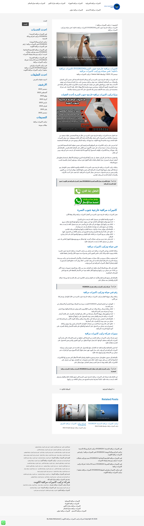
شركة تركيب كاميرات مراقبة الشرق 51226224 (73, 424)
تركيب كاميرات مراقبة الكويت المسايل (63, 463)
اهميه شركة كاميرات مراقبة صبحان (63, 455)
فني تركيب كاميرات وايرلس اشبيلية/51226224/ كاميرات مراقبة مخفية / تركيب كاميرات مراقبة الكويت (35, 68)
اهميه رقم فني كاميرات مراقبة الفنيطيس (31, 452)
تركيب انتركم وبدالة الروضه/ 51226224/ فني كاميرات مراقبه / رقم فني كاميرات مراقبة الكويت (35, 44)
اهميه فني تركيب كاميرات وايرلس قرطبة (31, 455)
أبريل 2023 (43, 99)
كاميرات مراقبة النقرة (64, 490)
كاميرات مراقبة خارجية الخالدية (51, 490)
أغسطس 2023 (42, 92)
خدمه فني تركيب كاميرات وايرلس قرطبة (45, 471)
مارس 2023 (43, 102)
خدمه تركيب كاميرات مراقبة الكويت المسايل (34, 466)
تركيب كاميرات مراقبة (83, 74)
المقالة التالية (65, 389)
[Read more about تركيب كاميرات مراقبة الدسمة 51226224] (103, 412)
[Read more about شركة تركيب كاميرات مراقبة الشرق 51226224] (71, 412)
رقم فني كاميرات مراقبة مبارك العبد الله (59, 479)
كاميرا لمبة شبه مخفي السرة (39, 490)
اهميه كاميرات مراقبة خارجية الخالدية (31, 457)
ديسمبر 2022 (42, 113)
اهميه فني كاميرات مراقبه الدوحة (61, 458)
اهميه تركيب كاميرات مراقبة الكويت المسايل (61, 449)
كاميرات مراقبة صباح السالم (36, 3)
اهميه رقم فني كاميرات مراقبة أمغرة (47, 452)
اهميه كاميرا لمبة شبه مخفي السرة (63, 460)
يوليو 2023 (43, 96)
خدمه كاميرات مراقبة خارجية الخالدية (30, 474)
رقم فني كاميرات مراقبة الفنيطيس (37, 477)
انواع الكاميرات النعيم (66, 447)
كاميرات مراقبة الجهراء (75, 3)
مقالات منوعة (43, 125)
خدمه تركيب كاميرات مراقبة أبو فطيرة (51, 466)
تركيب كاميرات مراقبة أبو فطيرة (34, 460)
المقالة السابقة (108, 389)
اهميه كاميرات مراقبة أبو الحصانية (44, 457)
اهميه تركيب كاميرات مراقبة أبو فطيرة (42, 447)
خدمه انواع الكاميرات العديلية (64, 466)
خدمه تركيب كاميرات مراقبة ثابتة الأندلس (62, 468)
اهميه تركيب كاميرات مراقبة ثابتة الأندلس (44, 449)
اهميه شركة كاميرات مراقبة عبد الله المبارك (48, 455)
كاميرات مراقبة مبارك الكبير (56, 3)
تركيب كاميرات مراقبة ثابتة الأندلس (48, 463)
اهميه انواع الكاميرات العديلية (55, 447)
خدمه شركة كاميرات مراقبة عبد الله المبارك (61, 471)
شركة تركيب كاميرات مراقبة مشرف (60, 485)
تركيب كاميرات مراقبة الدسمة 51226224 (103, 424)
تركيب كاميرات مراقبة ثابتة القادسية (34, 463)
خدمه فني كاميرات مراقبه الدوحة (61, 474)
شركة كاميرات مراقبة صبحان (43, 485)
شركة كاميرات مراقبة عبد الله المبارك (30, 485)
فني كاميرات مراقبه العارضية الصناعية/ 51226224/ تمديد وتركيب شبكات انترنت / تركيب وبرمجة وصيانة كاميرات (35, 52)
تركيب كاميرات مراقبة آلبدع (48, 460)
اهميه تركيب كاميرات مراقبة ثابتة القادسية (62, 452)
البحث (45, 21)
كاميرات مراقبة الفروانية (93, 3)
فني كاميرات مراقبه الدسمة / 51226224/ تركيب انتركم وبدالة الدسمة (37, 36)
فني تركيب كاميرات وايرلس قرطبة (63, 487)
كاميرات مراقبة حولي (76, 10)
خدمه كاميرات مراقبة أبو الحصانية (44, 474)
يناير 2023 (43, 109)
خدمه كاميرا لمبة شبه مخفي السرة (63, 477)
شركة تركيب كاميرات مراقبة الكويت (52, 482)
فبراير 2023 (43, 106)
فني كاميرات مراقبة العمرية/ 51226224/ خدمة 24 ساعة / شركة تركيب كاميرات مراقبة (35, 60)
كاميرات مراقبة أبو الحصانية (35, 487)
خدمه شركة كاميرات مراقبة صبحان (30, 468)
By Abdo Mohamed (53, 519)
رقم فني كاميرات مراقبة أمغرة (50, 477)
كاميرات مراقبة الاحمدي (93, 10)
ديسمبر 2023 (42, 89)
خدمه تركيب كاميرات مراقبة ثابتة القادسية (46, 468)
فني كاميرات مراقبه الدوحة (48, 487)
